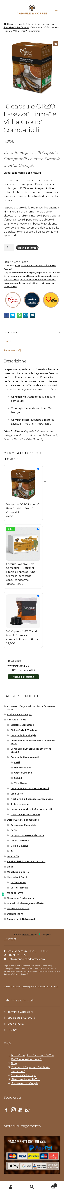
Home (10, 24)
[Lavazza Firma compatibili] (32, 300)
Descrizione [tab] (11, 332)
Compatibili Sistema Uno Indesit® (30, 788)
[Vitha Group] (50, 300)
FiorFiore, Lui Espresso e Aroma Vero (32, 799)
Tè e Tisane (20, 783)
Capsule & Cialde (25, 24)
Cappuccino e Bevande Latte (27, 835)
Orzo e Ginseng (23, 772)
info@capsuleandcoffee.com (27, 959)
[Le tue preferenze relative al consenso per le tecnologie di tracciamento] (3, 894)
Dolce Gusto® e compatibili (23, 819)
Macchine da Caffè (18, 872)
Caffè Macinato (19, 887)
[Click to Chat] (27, 1110)
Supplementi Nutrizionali (21, 919)
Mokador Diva (15, 892)
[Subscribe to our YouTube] (20, 1110)
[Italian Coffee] (13, 300)
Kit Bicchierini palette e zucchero (26, 861)
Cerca (32, 1187)
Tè (12, 851)
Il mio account (10, 1187)
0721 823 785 (17, 955)
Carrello (49, 1184)
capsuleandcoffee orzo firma (27, 276)
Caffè (17, 762)
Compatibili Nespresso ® (25, 757)
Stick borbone (15, 913)
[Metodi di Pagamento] (32, 1155)
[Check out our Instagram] (13, 1110)
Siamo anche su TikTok (25, 1079)
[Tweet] (12, 315)
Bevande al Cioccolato (24, 825)
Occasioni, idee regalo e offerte (25, 903)
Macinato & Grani (17, 877)
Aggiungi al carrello (27, 247)
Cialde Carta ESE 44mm (24, 730)
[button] (55, 43)
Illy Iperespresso (20, 804)
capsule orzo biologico (22, 272)
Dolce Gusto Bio (20, 840)
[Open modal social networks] (32, 315)
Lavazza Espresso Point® (25, 814)
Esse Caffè (17, 793)
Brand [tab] (7, 341)
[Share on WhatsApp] (19, 315)
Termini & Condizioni (20, 1011)
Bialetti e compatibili (22, 725)
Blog (14, 1063)
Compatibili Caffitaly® (23, 735)
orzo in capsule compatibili (19, 283)
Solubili (18, 778)
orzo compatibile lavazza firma (37, 279)
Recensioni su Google (24, 1083)
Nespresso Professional (20, 898)
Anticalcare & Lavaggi (19, 714)
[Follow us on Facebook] (6, 1110)
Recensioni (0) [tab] (12, 350)
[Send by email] (25, 315)
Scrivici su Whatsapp (23, 1075)
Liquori (11, 866)
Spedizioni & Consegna (22, 1017)
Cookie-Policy (16, 1023)
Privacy (12, 1029)
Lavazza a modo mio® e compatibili (31, 809)
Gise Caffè (13, 856)
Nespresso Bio (22, 767)
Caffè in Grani (18, 882)
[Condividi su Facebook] (6, 315)
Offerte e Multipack (18, 908)
